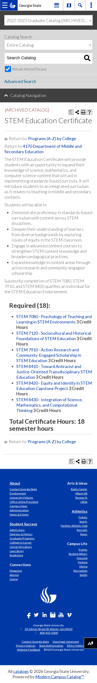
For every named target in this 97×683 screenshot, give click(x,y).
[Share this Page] (77, 112)
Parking (82, 562)
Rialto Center (79, 489)
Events (83, 549)
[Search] (87, 58)
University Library (21, 547)
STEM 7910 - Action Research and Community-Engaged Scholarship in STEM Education (48, 355)
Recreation (80, 570)
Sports (83, 521)
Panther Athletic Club (74, 525)
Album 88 (81, 493)
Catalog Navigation (28, 95)
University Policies (21, 497)
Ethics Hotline (76, 645)
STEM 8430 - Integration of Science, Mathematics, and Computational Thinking (49, 405)
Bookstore (16, 555)
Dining (83, 566)
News (83, 534)
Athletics (79, 511)
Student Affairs (78, 554)
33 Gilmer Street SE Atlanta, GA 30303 (49, 629)
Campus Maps (18, 506)
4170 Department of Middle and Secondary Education (43, 149)
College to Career (21, 542)
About (15, 483)
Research (81, 497)
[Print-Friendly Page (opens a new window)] (83, 112)
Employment (18, 493)
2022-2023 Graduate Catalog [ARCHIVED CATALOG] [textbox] (50, 20)
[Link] (69, 5)
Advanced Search (20, 81)
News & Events (19, 514)
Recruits (82, 530)
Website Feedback (28, 649)
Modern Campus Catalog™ (59, 676)
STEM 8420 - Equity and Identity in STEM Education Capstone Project (54, 385)
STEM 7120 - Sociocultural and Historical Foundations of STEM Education (53, 335)
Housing (82, 558)
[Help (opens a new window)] (89, 112)
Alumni (14, 575)
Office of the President (24, 502)
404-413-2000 (49, 633)
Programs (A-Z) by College (52, 138)
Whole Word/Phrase (29, 69)
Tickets (82, 517)
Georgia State (30, 5)
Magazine (16, 570)
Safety (83, 575)
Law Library (17, 551)
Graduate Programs (22, 538)
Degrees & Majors (21, 534)
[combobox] (48, 20)
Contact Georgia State (23, 489)
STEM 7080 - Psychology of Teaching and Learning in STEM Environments (54, 319)
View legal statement (66, 641)
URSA (83, 502)
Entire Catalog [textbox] (20, 45)
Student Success (23, 524)
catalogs (21, 671)
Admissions (17, 530)
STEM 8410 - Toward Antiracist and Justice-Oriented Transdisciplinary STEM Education (54, 372)
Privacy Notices (26, 645)
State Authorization (51, 645)
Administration (19, 510)
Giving (14, 579)
